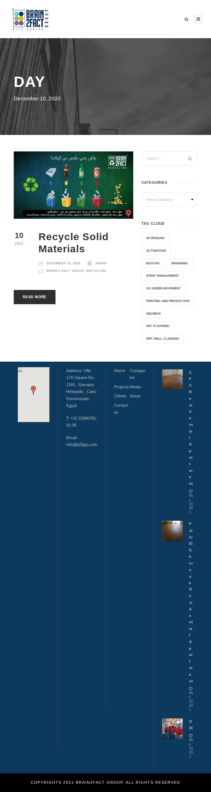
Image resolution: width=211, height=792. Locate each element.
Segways (153, 313)
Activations (156, 250)
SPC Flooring (158, 326)
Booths (152, 263)
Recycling (96, 270)
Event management (162, 275)
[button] (33, 390)
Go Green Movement (163, 288)
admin (101, 263)
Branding (179, 263)
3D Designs (155, 238)
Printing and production (168, 301)
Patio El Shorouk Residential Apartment (191, 602)
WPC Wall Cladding (162, 338)
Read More (34, 297)
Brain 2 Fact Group (65, 270)
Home (119, 370)
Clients (120, 396)
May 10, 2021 (192, 504)
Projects (121, 386)
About (135, 396)
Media (135, 386)
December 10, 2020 (63, 263)
